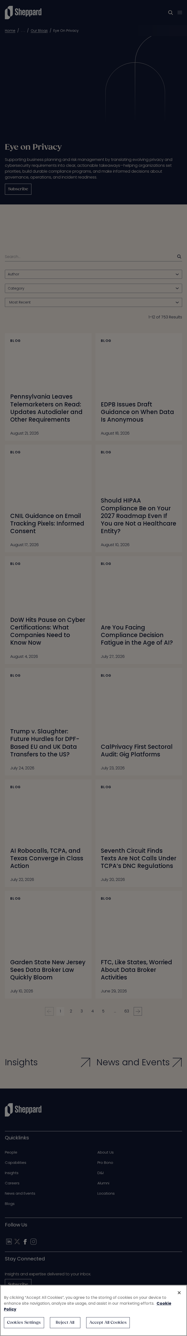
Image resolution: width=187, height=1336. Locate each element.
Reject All (65, 1322)
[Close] (179, 1292)
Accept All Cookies (108, 1322)
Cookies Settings (24, 1322)
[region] (93, 1310)
